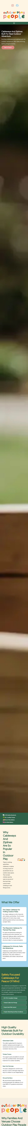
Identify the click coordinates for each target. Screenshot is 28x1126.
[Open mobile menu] (14, 23)
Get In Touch (8, 47)
